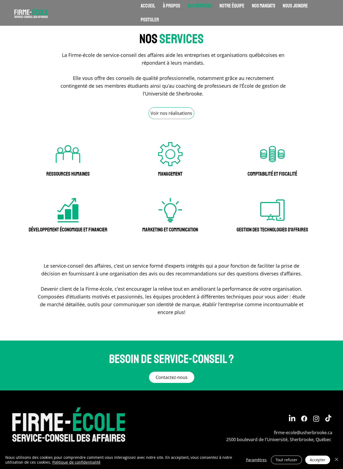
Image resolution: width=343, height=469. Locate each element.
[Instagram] (316, 419)
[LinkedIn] (292, 419)
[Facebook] (304, 419)
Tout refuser (286, 459)
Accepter (318, 459)
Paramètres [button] (256, 459)
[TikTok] (328, 419)
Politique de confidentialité (76, 462)
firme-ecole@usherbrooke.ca (303, 432)
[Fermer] (336, 460)
